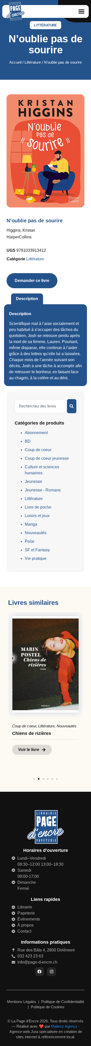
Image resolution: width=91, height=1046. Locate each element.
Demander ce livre (32, 280)
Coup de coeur (38, 450)
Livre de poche (38, 507)
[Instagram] (51, 971)
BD (28, 441)
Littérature (45, 25)
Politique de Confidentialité (62, 1001)
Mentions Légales (22, 1001)
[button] (81, 11)
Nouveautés (36, 533)
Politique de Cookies (47, 1007)
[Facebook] (39, 971)
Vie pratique (36, 558)
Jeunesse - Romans (43, 490)
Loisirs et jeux (37, 516)
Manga (31, 524)
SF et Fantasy (37, 550)
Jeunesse (33, 481)
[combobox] (41, 406)
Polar (29, 541)
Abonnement (36, 433)
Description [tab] (27, 299)
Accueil (15, 62)
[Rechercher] (71, 406)
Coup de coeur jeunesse (47, 458)
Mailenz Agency (64, 1026)
